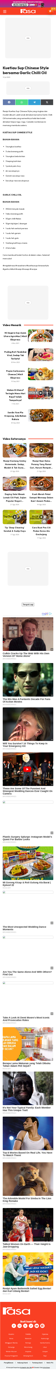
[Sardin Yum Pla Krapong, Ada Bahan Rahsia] (40, 415)
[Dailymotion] (42, 1326)
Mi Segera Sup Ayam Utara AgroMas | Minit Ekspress (15, 336)
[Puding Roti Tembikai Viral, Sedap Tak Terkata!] (40, 354)
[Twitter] (25, 1326)
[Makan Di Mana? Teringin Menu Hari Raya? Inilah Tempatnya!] (40, 393)
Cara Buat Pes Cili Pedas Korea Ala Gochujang (41, 531)
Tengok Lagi (28, 604)
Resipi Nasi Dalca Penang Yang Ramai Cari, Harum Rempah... (41, 464)
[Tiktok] (31, 1326)
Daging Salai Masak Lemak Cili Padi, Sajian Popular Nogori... (14, 497)
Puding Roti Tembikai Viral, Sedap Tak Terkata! (15, 355)
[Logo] (28, 11)
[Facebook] (14, 1326)
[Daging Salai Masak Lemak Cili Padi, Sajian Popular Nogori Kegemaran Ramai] (15, 484)
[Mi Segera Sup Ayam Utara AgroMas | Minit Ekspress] (40, 335)
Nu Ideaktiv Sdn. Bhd (26, 1367)
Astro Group (46, 1367)
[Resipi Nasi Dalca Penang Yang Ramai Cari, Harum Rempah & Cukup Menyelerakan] (41, 450)
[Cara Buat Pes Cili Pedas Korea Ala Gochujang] (41, 517)
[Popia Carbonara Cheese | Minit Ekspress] (40, 374)
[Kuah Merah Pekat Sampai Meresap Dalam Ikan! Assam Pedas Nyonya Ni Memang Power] (41, 484)
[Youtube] (37, 1326)
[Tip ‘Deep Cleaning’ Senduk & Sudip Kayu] (15, 517)
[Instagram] (19, 1326)
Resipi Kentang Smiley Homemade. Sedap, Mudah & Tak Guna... (14, 464)
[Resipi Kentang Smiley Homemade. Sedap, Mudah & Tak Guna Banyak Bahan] (15, 450)
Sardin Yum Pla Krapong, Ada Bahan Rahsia (15, 416)
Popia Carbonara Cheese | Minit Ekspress (15, 374)
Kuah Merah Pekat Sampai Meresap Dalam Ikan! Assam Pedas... (41, 497)
